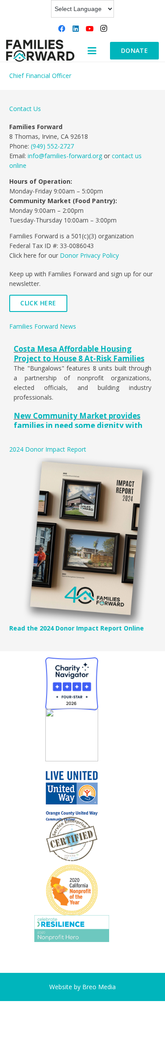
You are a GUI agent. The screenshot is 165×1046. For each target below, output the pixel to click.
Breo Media (99, 987)
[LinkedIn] (76, 29)
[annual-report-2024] (82, 540)
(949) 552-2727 (52, 146)
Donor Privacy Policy (89, 255)
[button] (92, 50)
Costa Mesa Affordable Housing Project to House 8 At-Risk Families (79, 354)
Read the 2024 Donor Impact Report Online (76, 628)
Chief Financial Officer (40, 75)
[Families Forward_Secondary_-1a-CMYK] (40, 51)
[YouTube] (90, 29)
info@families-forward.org (65, 156)
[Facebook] (62, 29)
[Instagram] (104, 29)
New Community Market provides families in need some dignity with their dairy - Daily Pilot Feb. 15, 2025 (80, 425)
